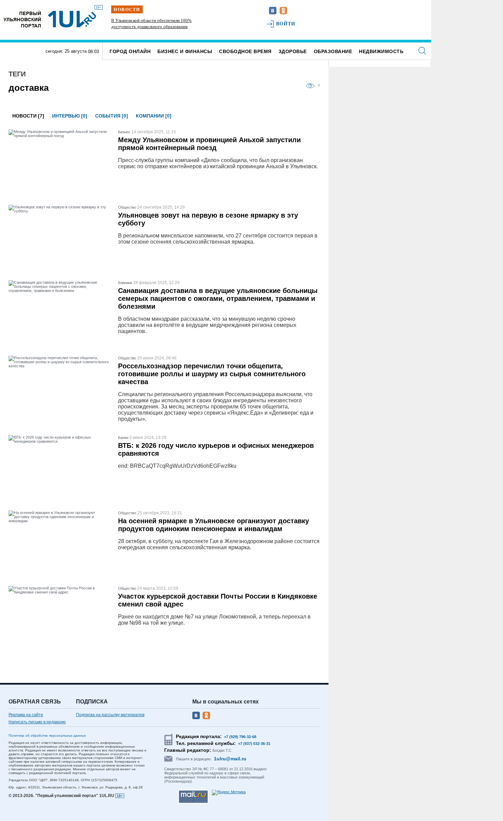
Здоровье (293, 51)
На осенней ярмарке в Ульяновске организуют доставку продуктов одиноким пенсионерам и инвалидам (213, 524)
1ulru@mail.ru (230, 758)
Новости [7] (28, 116)
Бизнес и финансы (184, 51)
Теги (17, 74)
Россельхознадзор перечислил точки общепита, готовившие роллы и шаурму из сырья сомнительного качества (212, 373)
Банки (123, 438)
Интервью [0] (69, 116)
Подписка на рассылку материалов (110, 714)
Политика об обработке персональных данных (47, 735)
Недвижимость (381, 51)
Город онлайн (130, 51)
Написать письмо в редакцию (37, 722)
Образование (333, 51)
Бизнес (124, 132)
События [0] (111, 116)
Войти (286, 23)
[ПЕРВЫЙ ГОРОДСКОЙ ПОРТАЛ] (22, 19)
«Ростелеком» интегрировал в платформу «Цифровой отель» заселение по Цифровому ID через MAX (196, 26)
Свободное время (245, 51)
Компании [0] (153, 116)
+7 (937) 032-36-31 (254, 744)
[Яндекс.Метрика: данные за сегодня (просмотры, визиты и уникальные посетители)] (229, 792)
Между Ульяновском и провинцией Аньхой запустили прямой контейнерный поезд (209, 143)
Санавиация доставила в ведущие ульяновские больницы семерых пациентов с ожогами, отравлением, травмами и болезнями (218, 298)
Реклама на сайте (26, 714)
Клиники (125, 283)
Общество (127, 207)
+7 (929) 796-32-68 (240, 737)
